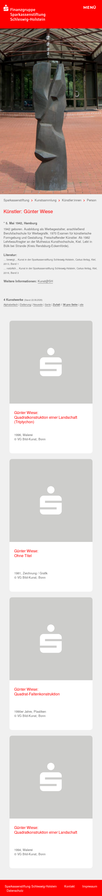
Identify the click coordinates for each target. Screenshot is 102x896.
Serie (48, 304)
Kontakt (69, 886)
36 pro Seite (70, 304)
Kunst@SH (45, 281)
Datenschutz (15, 890)
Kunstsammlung (45, 200)
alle (81, 304)
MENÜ (89, 7)
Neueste (38, 304)
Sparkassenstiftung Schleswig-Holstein (31, 886)
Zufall (56, 304)
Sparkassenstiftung (16, 200)
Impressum (89, 886)
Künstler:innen (71, 200)
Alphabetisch (11, 304)
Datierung (25, 304)
